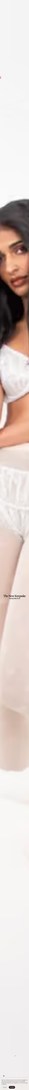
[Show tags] (4, 1076)
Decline (5, 1087)
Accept (12, 1087)
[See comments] (15, 1055)
